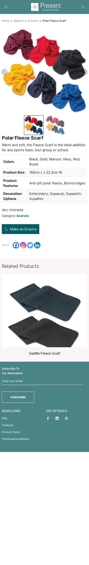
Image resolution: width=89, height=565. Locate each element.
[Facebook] (16, 245)
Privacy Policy (11, 432)
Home (5, 20)
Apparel (19, 20)
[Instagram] (23, 245)
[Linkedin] (37, 245)
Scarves (33, 20)
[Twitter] (30, 245)
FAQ (4, 418)
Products (7, 425)
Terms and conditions (15, 439)
